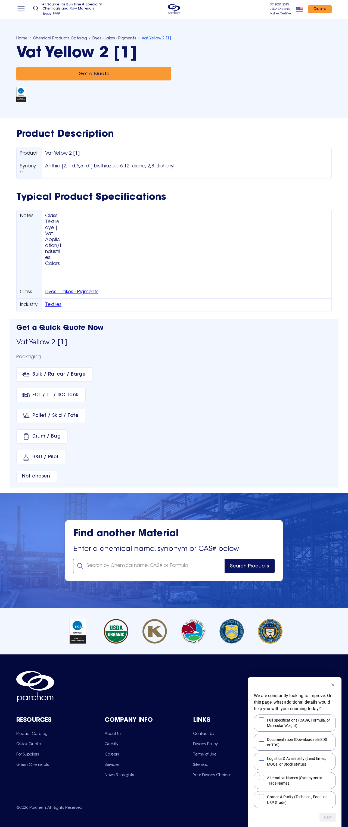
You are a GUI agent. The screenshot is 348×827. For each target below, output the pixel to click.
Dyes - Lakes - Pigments (71, 292)
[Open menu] (21, 9)
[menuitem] (32, 733)
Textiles (53, 304)
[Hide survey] (333, 685)
